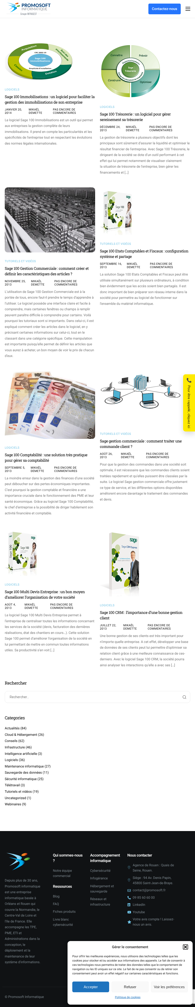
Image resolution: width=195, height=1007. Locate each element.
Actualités (12, 728)
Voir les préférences (169, 987)
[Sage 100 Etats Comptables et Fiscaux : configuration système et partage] (118, 211)
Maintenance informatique (24, 766)
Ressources (62, 886)
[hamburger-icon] (187, 9)
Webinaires (13, 804)
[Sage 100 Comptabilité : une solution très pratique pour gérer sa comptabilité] (50, 405)
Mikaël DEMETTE (35, 111)
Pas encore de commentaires (64, 111)
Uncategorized (15, 798)
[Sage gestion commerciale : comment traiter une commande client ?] (140, 398)
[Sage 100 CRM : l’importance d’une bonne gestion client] (124, 562)
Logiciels (12, 89)
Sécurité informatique (21, 779)
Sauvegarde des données (23, 773)
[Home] (28, 9)
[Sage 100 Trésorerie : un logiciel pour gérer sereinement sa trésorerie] (131, 70)
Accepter (91, 987)
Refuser (130, 987)
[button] (185, 947)
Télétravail (12, 785)
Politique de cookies (127, 997)
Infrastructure (15, 747)
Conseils (11, 741)
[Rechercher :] (97, 697)
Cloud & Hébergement (21, 735)
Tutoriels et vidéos (20, 261)
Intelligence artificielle (21, 754)
